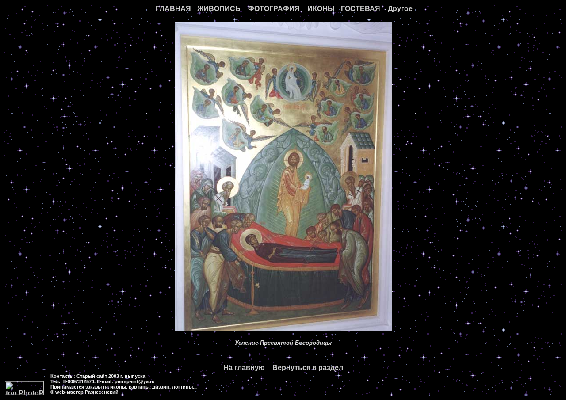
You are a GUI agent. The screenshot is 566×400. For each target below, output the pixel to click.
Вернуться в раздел (307, 367)
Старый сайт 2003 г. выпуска (110, 376)
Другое (400, 8)
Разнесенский (102, 392)
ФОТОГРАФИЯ (274, 8)
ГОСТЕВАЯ (360, 8)
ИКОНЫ (321, 8)
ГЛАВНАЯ (173, 8)
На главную (244, 367)
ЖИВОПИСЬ (219, 8)
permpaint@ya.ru (135, 381)
